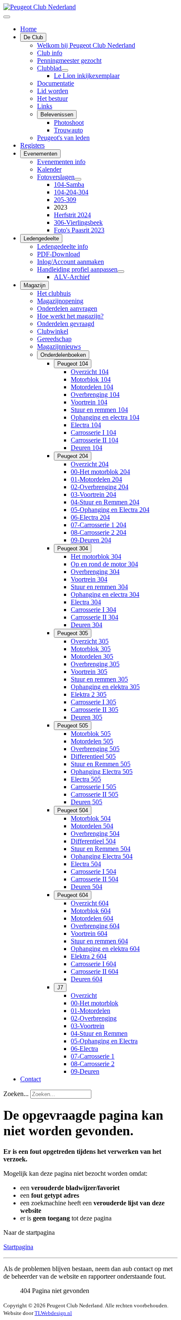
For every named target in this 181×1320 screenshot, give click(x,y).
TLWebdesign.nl (53, 1313)
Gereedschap (54, 338)
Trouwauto (68, 130)
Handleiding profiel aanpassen (77, 269)
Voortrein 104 (89, 402)
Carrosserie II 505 (94, 794)
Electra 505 (86, 779)
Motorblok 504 (91, 818)
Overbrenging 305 (95, 664)
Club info (49, 53)
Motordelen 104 (92, 387)
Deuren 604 (86, 979)
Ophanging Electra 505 (102, 771)
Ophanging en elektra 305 (105, 686)
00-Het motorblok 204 (100, 471)
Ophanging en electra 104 (105, 417)
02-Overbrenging (94, 1018)
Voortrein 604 (89, 933)
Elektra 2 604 (88, 956)
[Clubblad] (64, 70)
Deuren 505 (86, 801)
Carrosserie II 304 (94, 617)
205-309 (65, 199)
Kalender (49, 169)
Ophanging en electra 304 (105, 594)
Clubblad (49, 68)
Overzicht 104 (90, 371)
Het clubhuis (54, 293)
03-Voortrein (87, 1025)
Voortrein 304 (89, 579)
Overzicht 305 (90, 641)
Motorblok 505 (91, 733)
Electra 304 (86, 602)
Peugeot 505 (72, 725)
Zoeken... (16, 1093)
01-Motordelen (90, 1010)
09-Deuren (85, 1071)
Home (28, 28)
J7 (60, 987)
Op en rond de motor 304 (104, 564)
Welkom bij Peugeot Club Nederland (86, 45)
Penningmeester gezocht (69, 60)
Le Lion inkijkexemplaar (87, 75)
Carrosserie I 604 (93, 963)
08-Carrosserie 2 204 (98, 532)
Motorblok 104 (91, 379)
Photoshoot (69, 122)
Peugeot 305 (72, 633)
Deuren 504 (86, 886)
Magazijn (34, 285)
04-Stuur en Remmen (99, 1033)
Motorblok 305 (91, 648)
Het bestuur (52, 98)
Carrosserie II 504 (94, 879)
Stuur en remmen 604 (99, 941)
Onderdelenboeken (63, 355)
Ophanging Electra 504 (102, 856)
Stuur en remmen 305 (99, 679)
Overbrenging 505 (95, 748)
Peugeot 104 (72, 364)
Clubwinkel (52, 331)
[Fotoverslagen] (78, 179)
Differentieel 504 (93, 841)
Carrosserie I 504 (93, 871)
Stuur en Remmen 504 (100, 848)
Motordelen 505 (92, 741)
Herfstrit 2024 (72, 214)
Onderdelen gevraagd (65, 323)
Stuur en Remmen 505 (100, 764)
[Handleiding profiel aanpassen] (120, 271)
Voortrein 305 (89, 671)
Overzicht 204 (90, 464)
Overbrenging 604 (95, 925)
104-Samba (69, 184)
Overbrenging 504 (95, 833)
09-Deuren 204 (91, 540)
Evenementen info (61, 161)
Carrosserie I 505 (93, 786)
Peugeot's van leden (63, 137)
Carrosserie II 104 (94, 440)
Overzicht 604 (90, 903)
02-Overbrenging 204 (99, 486)
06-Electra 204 (90, 517)
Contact (30, 1079)
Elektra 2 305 (88, 694)
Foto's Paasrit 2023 (79, 230)
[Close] (6, 17)
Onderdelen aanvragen (67, 308)
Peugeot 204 (72, 456)
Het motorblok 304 (96, 556)
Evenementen (40, 154)
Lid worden (52, 90)
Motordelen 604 (92, 918)
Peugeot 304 (72, 548)
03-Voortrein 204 (93, 494)
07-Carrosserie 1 (92, 1056)
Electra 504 (86, 863)
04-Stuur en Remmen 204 (105, 502)
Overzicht (84, 995)
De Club (33, 37)
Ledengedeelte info (62, 246)
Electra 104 (86, 424)
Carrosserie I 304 (93, 609)
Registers (32, 145)
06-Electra (84, 1048)
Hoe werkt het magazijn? (70, 316)
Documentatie (55, 83)
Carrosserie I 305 (93, 702)
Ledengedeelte (41, 238)
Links (44, 106)
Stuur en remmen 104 (99, 409)
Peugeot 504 (72, 810)
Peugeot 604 (72, 895)
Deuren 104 (86, 447)
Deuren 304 (86, 624)
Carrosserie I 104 (93, 432)
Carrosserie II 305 (94, 709)
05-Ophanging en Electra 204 (110, 509)
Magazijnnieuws (59, 346)
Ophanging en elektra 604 (105, 948)
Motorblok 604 (91, 910)
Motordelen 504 (92, 826)
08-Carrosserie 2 (92, 1063)
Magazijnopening (60, 300)
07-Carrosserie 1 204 (98, 524)
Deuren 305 (86, 717)
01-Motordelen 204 (96, 479)
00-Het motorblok (94, 1003)
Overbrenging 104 (95, 394)
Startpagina (18, 1246)
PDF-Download (58, 254)
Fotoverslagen (56, 176)
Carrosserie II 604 (94, 971)
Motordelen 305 (92, 656)
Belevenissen (56, 114)
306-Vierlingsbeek (78, 222)
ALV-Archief (72, 276)
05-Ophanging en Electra (104, 1041)
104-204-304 (71, 192)
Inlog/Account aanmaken (70, 261)
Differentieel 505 (93, 756)
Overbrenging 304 (95, 571)
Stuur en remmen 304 (99, 586)
